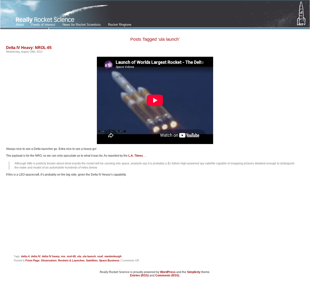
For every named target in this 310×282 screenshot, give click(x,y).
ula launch (89, 256)
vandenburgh (113, 256)
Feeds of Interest (43, 24)
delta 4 (25, 256)
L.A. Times (135, 155)
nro (63, 256)
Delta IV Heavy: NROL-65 (29, 48)
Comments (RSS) (167, 275)
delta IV (35, 256)
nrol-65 (71, 256)
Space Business (109, 260)
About (20, 24)
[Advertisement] (155, 217)
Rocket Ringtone (119, 24)
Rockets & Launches (71, 260)
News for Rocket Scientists (81, 24)
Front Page (32, 260)
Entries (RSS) (139, 275)
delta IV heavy (51, 256)
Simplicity (194, 272)
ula (79, 256)
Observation (49, 260)
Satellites (92, 260)
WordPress (168, 272)
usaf (100, 256)
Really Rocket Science (57, 15)
